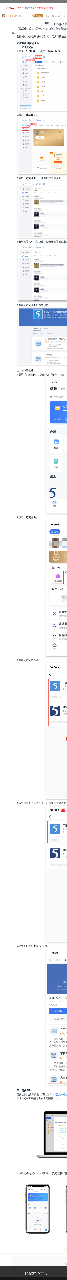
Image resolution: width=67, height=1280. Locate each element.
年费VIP (39, 16)
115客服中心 (59, 1094)
